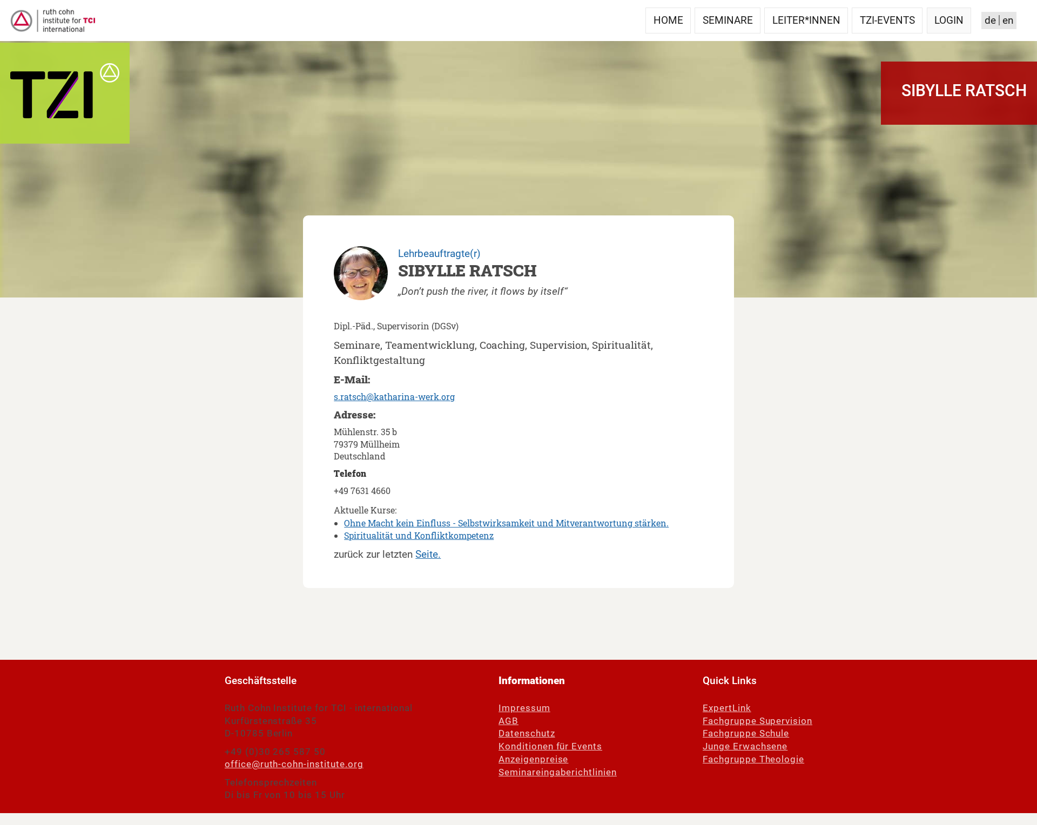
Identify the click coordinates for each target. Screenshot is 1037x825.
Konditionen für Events (550, 746)
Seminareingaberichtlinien (558, 772)
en (1007, 20)
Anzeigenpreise (533, 759)
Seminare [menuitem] (728, 20)
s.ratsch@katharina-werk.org (394, 396)
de (990, 20)
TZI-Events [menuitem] (887, 20)
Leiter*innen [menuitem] (806, 20)
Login (949, 20)
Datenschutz (527, 733)
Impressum (524, 708)
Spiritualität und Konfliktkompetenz (419, 535)
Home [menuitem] (668, 20)
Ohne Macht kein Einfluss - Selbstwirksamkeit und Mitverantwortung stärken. (506, 523)
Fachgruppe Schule (746, 733)
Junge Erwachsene (745, 746)
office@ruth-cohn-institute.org (294, 764)
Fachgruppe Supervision (757, 721)
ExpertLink (727, 708)
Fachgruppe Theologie (753, 759)
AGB (508, 721)
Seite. (428, 554)
